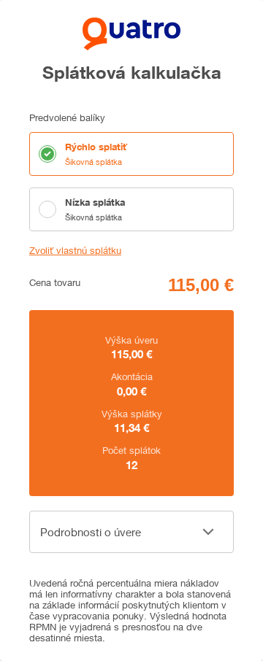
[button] (131, 531)
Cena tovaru (54, 282)
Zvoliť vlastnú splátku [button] (75, 250)
